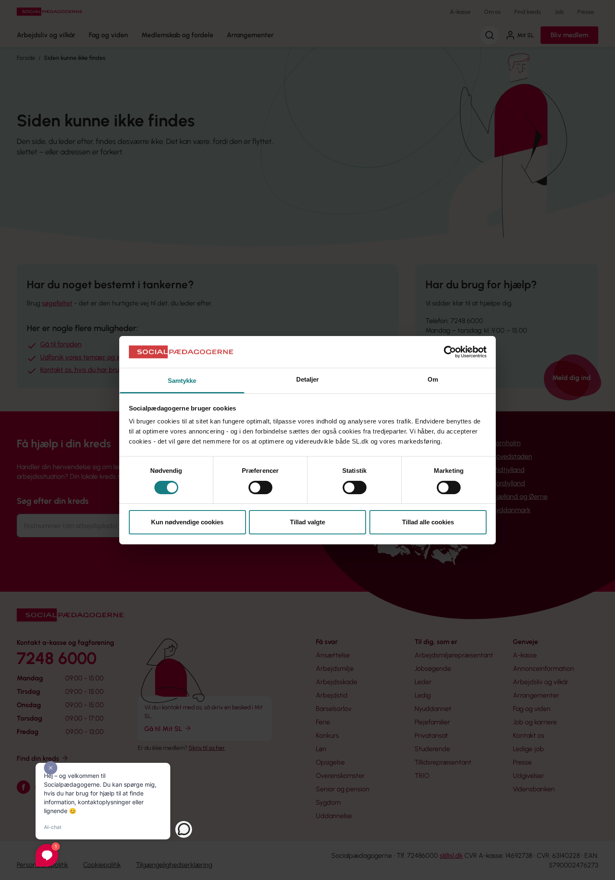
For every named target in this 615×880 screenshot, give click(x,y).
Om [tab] (433, 379)
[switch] (260, 487)
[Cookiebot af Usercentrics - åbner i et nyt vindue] (450, 352)
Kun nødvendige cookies (187, 522)
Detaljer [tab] (307, 379)
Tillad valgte (307, 522)
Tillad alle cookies (428, 522)
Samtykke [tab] (182, 380)
